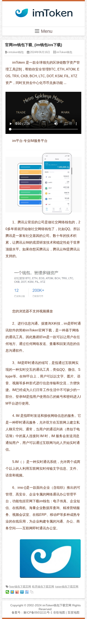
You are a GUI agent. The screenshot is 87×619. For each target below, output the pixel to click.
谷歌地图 (59, 612)
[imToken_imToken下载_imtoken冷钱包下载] (43, 11)
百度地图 (73, 612)
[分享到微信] (7, 592)
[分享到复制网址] (32, 592)
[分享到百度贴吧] (27, 592)
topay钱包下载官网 (66, 586)
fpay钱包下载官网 (20, 586)
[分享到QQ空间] (12, 592)
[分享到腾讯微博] (22, 592)
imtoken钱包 (16, 52)
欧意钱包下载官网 (43, 586)
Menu (46, 31)
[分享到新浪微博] (17, 592)
